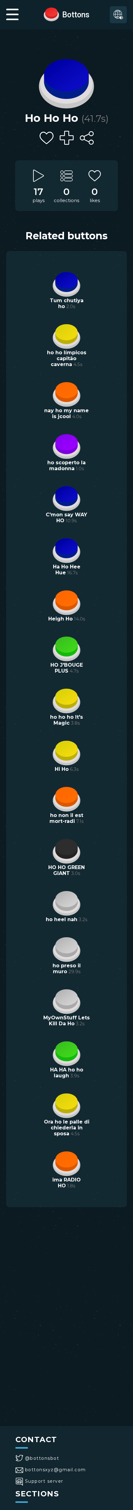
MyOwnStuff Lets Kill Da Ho (66, 1021)
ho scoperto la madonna (66, 465)
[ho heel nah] (66, 902)
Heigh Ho (60, 619)
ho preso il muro (67, 968)
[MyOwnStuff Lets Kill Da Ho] (66, 1001)
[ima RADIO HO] (66, 1163)
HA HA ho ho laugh (66, 1073)
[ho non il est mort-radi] (66, 798)
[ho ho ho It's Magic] (66, 700)
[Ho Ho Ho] (66, 82)
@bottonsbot (42, 1458)
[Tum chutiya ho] (66, 284)
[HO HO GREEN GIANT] (66, 850)
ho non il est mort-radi (66, 818)
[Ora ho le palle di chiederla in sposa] (66, 1105)
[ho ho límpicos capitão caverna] (66, 336)
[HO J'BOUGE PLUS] (66, 648)
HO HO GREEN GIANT (66, 870)
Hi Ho (62, 769)
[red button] (51, 14)
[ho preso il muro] (66, 949)
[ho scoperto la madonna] (66, 446)
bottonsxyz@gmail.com (55, 1469)
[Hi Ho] (66, 752)
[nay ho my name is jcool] (66, 394)
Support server (44, 1481)
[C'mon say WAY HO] (66, 498)
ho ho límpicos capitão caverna (66, 358)
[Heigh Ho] (66, 602)
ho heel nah (61, 919)
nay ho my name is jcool (66, 413)
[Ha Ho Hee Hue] (66, 550)
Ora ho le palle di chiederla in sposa (66, 1128)
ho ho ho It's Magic (66, 720)
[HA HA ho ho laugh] (66, 1053)
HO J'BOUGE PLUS (66, 668)
